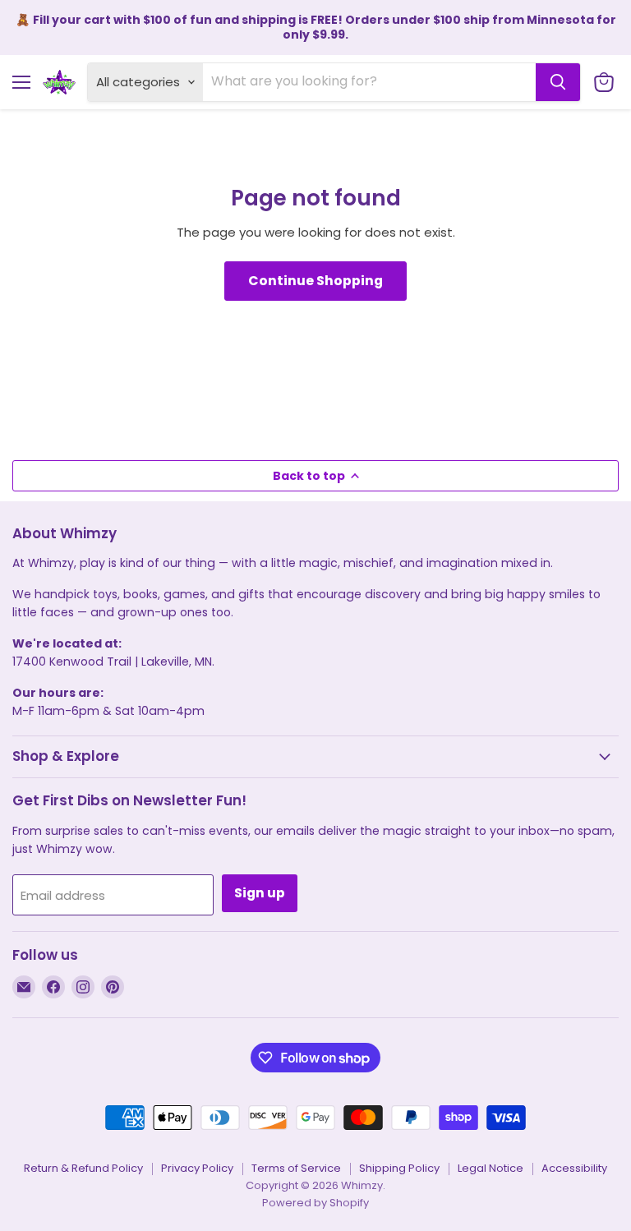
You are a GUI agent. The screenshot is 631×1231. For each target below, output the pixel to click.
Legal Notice (490, 1168)
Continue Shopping (315, 280)
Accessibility (574, 1168)
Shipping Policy (399, 1168)
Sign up (259, 892)
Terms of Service (296, 1168)
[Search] (558, 82)
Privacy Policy (197, 1168)
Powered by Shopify (315, 1202)
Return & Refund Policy (83, 1168)
